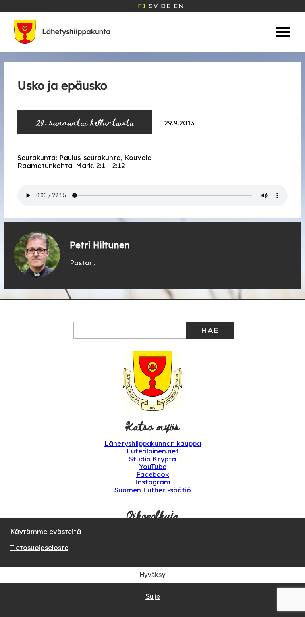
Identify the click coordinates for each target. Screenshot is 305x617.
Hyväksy (152, 574)
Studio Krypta (152, 459)
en (178, 6)
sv (153, 6)
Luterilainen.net (153, 451)
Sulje (152, 596)
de (165, 6)
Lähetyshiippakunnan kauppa (152, 443)
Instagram (152, 482)
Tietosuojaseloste (39, 547)
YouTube (152, 466)
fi (141, 6)
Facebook (152, 474)
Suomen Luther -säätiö (152, 490)
